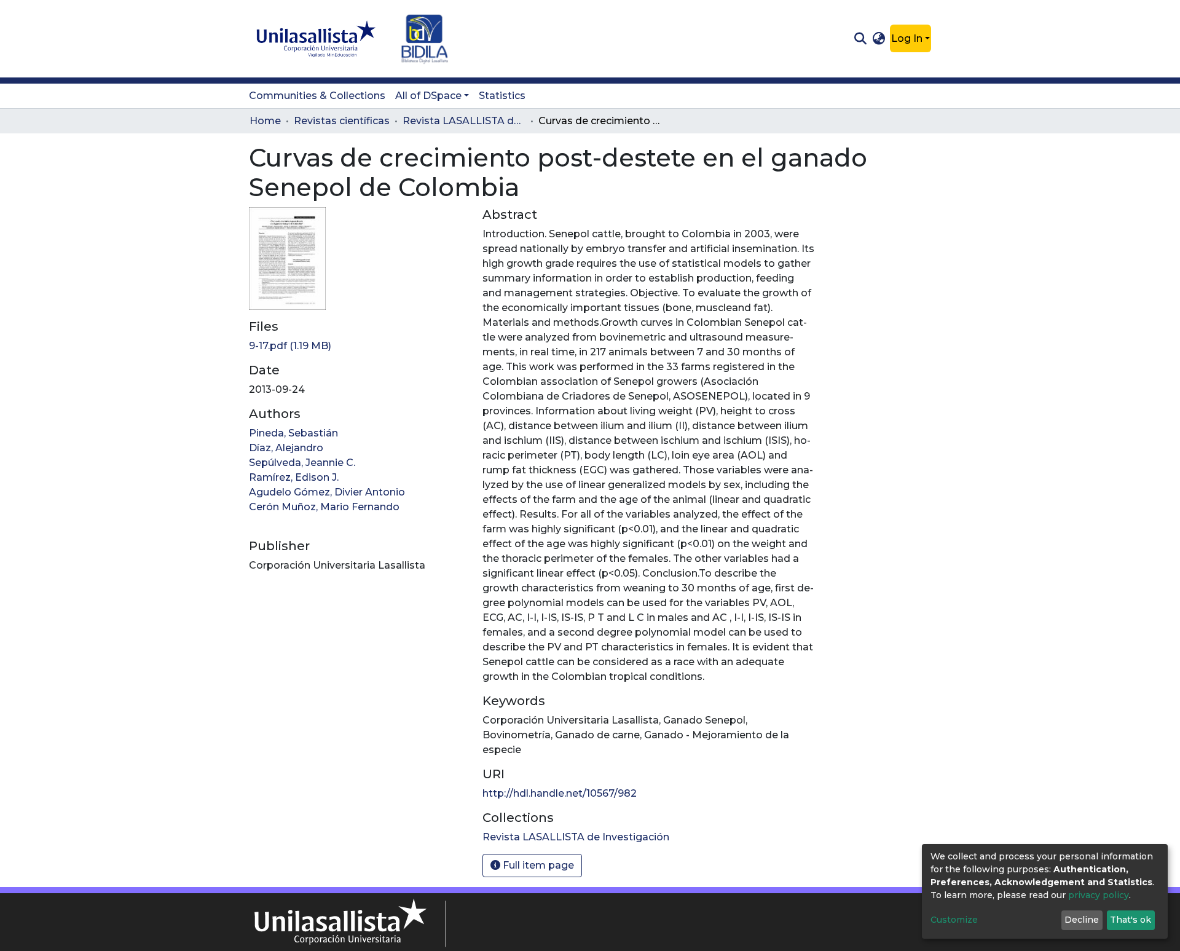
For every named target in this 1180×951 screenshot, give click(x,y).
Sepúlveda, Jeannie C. (302, 462)
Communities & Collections (317, 95)
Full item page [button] (537, 865)
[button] (879, 38)
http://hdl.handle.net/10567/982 (559, 793)
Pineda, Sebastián (293, 433)
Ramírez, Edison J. (294, 477)
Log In (906, 38)
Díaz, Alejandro (286, 448)
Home (265, 121)
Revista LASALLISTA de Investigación (464, 121)
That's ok (1130, 919)
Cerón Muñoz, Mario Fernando (324, 507)
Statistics (502, 95)
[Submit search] (860, 38)
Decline (1081, 919)
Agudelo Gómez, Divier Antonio (327, 492)
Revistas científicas (342, 121)
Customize (954, 919)
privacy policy (1098, 895)
